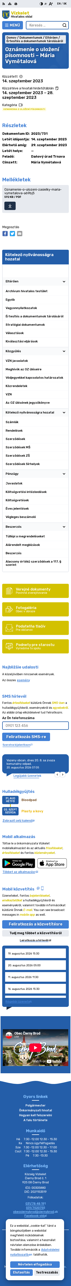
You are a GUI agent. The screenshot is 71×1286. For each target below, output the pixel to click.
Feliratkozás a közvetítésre (35, 924)
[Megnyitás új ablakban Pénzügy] (64, 474)
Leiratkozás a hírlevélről (35, 940)
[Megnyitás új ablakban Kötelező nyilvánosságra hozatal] (64, 268)
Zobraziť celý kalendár (19, 820)
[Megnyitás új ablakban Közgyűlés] (64, 351)
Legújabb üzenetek (27, 775)
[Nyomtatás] (16, 4)
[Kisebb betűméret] (46, 4)
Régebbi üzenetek (18, 1001)
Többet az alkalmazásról (20, 872)
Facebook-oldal (35, 1215)
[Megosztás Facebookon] (5, 233)
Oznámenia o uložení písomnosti (24, 109)
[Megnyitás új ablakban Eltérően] (64, 281)
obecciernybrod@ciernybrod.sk (35, 1211)
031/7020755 (35, 1207)
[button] (57, 774)
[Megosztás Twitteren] (12, 233)
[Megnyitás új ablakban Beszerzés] (64, 527)
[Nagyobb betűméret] (51, 4)
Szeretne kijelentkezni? (18, 744)
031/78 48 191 (35, 1203)
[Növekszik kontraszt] (41, 4)
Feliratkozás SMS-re (26, 736)
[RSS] (4, 4)
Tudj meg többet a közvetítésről (35, 933)
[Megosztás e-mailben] (20, 233)
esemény (23, 680)
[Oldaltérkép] (9, 4)
